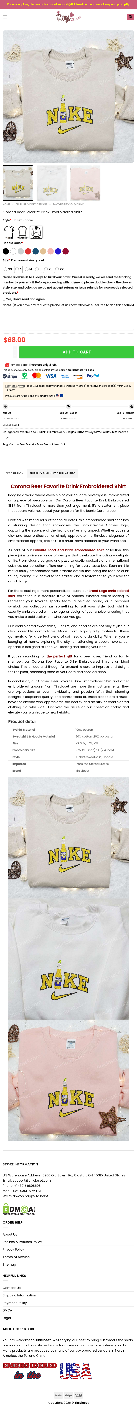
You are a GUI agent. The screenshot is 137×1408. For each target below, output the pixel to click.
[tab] (14, 473)
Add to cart (77, 352)
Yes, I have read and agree (25, 299)
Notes (7, 305)
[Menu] (5, 17)
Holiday (106, 432)
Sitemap (9, 1264)
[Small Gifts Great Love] (68, 16)
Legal (7, 1318)
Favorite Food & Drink (68, 204)
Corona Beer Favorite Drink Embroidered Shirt (38, 444)
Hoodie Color (13, 243)
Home (6, 204)
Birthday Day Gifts (88, 432)
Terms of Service (16, 1257)
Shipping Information (19, 1295)
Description (14, 473)
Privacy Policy (13, 1249)
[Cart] (130, 17)
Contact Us (12, 1288)
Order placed (11, 418)
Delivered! (128, 418)
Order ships (68, 418)
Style (7, 220)
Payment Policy (15, 1303)
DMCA (7, 1310)
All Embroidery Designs (31, 204)
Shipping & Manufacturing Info (52, 473)
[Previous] (10, 96)
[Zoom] (8, 158)
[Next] (127, 96)
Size (6, 260)
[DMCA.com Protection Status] (19, 1208)
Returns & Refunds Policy (22, 1242)
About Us (10, 1234)
